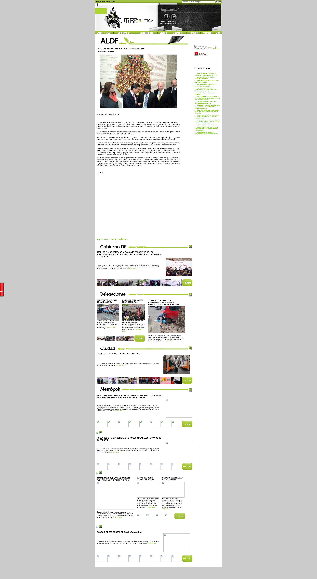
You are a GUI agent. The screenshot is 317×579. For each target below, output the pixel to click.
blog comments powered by (112, 239)
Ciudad (163, 32)
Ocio (218, 32)
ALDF (109, 32)
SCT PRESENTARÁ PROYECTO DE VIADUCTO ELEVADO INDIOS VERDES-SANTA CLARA (206, 129)
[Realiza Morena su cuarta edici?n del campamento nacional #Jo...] (179, 416)
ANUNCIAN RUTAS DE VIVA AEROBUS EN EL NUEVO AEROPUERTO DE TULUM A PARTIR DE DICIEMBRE (207, 121)
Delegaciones (146, 32)
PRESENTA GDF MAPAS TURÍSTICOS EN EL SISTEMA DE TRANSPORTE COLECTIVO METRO (207, 106)
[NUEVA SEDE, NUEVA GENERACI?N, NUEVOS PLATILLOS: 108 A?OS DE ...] (179, 459)
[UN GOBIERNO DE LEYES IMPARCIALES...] (138, 107)
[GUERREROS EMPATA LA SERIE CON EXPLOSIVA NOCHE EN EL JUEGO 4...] (115, 509)
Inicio (100, 32)
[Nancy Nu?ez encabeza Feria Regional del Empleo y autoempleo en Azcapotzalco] (133, 319)
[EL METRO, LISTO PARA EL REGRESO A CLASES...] (176, 372)
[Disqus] (138, 207)
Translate (214, 48)
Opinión (207, 32)
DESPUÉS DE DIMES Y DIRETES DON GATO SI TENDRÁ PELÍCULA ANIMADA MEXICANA (207, 111)
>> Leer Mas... (132, 269)
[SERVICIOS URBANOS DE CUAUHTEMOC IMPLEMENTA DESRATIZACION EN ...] (166, 332)
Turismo (193, 32)
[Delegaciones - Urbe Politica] (139, 341)
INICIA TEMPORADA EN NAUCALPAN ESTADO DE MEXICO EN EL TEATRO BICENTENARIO (207, 116)
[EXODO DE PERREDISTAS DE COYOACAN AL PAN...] (176, 551)
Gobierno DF (124, 32)
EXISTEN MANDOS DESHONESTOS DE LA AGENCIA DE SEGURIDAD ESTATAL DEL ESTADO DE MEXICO (207, 98)
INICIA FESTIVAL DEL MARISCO (206, 125)
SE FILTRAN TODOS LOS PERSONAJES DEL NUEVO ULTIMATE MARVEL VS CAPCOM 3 (206, 89)
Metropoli (178, 32)
